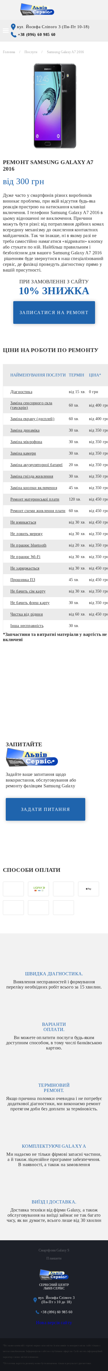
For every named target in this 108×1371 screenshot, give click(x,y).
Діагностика (21, 392)
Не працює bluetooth (28, 545)
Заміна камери (23, 453)
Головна (9, 52)
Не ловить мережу (26, 534)
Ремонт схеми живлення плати (37, 511)
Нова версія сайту (54, 1322)
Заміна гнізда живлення (31, 476)
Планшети (53, 1258)
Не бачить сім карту (28, 591)
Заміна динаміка (24, 430)
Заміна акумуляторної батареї (36, 465)
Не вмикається (23, 522)
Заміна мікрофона (26, 442)
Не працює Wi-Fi (25, 557)
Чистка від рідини (26, 614)
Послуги (30, 52)
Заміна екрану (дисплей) (32, 419)
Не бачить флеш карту (30, 603)
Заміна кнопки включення (33, 488)
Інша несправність (26, 626)
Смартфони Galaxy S (54, 1250)
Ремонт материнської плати (34, 499)
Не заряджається (24, 568)
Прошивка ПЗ (22, 580)
